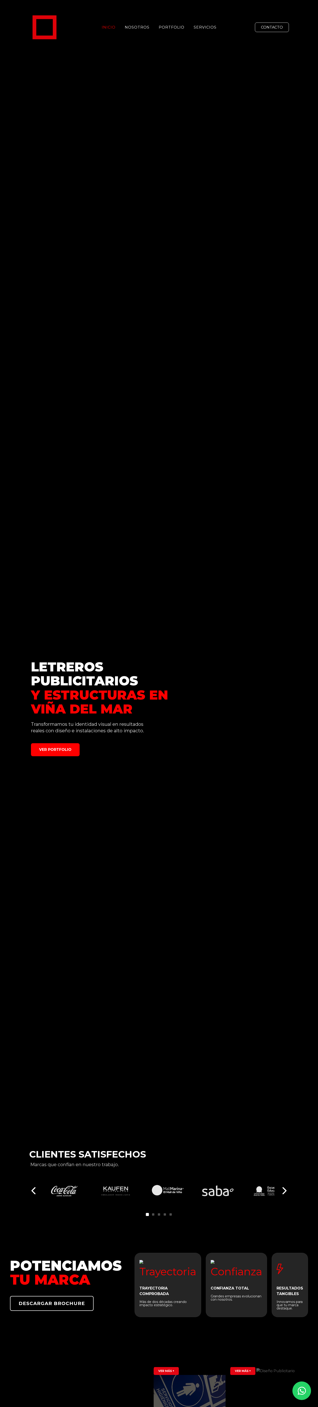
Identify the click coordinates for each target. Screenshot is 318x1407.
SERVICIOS (205, 27)
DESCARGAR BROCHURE (52, 1303)
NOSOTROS (137, 27)
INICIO (108, 27)
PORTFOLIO (171, 27)
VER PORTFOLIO (55, 749)
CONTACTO (272, 27)
